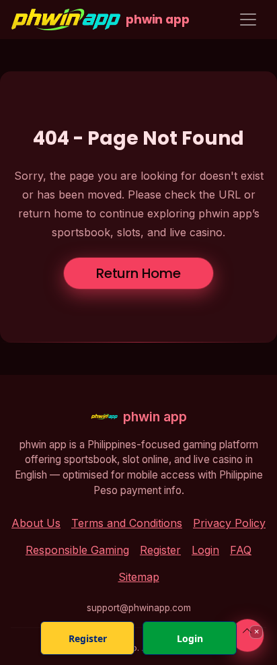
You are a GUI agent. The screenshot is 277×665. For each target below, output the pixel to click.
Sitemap (138, 577)
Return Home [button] (138, 273)
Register (160, 550)
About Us (36, 523)
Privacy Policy (229, 523)
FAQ (240, 550)
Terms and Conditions (126, 523)
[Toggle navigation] (248, 19)
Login (205, 550)
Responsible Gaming (77, 550)
